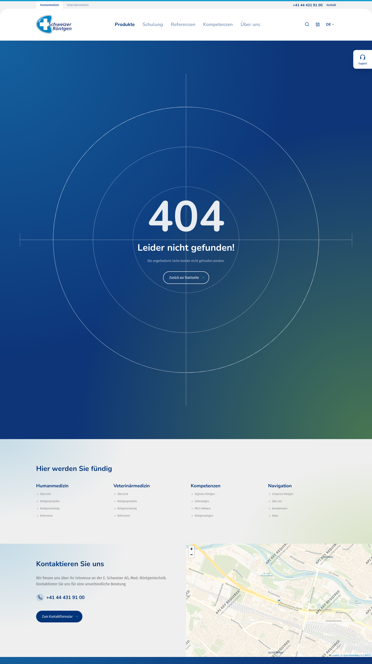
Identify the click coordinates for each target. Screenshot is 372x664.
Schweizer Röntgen (282, 494)
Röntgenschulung (49, 508)
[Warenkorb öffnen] (317, 24)
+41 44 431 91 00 (308, 5)
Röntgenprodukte (50, 501)
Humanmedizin (49, 5)
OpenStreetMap (351, 655)
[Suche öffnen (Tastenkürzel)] (307, 24)
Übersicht (45, 494)
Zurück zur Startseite (184, 277)
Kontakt (331, 5)
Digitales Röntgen (205, 494)
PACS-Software (203, 508)
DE (328, 24)
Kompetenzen (218, 24)
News (275, 515)
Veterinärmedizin (78, 5)
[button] (279, 600)
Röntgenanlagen (204, 515)
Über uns (250, 24)
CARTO (367, 655)
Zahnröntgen (202, 501)
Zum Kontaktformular (57, 616)
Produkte (125, 24)
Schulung (153, 24)
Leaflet (335, 655)
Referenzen (183, 24)
